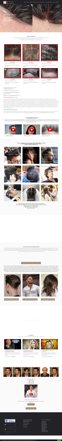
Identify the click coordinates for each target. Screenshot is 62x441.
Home (25, 2)
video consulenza (15, 97)
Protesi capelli (42, 2)
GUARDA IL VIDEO (7, 356)
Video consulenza (49, 2)
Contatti (57, 2)
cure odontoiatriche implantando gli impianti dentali (27, 250)
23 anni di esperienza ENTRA (31, 408)
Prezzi (54, 2)
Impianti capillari (36, 2)
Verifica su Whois (31, 404)
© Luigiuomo (7, 433)
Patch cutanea (29, 2)
